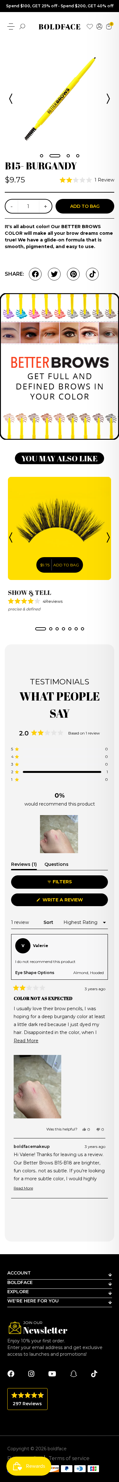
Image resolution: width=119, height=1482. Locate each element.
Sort (49, 922)
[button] (87, 180)
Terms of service (69, 1458)
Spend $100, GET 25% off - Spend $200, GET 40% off (59, 5)
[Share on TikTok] (92, 274)
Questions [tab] (56, 865)
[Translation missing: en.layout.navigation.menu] (11, 26)
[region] (59, 834)
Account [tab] (19, 1273)
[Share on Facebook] (35, 274)
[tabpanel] (59, 97)
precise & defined (24, 609)
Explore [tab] (18, 1291)
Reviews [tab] (24, 865)
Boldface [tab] (20, 1282)
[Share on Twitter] (54, 274)
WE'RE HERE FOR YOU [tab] (33, 1301)
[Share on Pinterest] (73, 274)
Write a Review (74, 901)
